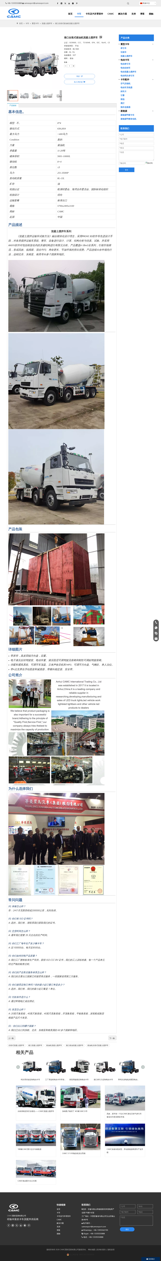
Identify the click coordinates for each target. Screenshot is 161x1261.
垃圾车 (123, 52)
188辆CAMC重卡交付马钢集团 (29, 1149)
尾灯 (123, 103)
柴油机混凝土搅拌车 (54, 1045)
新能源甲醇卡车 (127, 115)
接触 (58, 1233)
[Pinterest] (76, 3)
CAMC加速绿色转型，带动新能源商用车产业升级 (125, 1151)
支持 (58, 1226)
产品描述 (12, 105)
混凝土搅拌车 (126, 56)
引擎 (123, 95)
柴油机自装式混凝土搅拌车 (97, 1045)
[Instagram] (73, 3)
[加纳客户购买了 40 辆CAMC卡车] (81, 1097)
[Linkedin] (61, 3)
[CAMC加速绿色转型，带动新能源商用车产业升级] (125, 1135)
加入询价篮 (78, 82)
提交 (126, 170)
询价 (78, 76)
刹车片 (123, 91)
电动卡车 (125, 59)
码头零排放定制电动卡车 (30, 1079)
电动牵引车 (125, 63)
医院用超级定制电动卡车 (79, 1079)
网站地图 (91, 1249)
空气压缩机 (125, 83)
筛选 (123, 99)
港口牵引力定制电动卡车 (103, 1079)
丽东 (104, 1249)
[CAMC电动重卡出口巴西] (36, 1169)
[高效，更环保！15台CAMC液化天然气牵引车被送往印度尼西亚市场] (125, 1098)
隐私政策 (111, 1249)
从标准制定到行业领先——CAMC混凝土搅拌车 (36, 1111)
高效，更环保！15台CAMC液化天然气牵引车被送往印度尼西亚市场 (124, 1115)
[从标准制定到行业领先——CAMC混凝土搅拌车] (36, 1097)
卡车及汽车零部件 (64, 1216)
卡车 (58, 1212)
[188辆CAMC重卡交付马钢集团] (36, 1135)
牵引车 (123, 48)
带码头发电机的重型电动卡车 (129, 1079)
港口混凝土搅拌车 (35, 1045)
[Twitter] (65, 3)
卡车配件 (125, 79)
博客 (58, 1230)
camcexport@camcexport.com (36, 3)
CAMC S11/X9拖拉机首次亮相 (73, 1153)
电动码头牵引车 (127, 75)
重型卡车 (125, 44)
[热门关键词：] (128, 3)
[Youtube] (69, 3)
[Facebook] (57, 3)
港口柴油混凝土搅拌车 (74, 1045)
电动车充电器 (126, 87)
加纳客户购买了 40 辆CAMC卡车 (75, 1111)
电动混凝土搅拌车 (128, 71)
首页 (58, 1209)
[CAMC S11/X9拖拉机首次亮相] (81, 1137)
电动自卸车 (125, 67)
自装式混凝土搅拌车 (16, 1045)
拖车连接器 (125, 107)
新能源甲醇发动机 (128, 118)
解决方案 (60, 1223)
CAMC (59, 1219)
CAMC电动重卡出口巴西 (27, 1181)
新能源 (124, 110)
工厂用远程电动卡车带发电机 (56, 1079)
